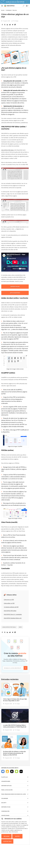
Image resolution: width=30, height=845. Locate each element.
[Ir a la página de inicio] (9, 6)
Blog (2, 10)
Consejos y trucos (11, 10)
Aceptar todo (7, 841)
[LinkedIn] (7, 25)
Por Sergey (15, 21)
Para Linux (7, 771)
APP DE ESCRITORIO (15, 293)
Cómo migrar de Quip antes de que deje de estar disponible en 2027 (15, 700)
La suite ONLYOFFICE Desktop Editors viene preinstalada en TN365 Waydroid (14, 726)
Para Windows (2, 771)
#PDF (20, 627)
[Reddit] (10, 25)
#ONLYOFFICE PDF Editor (9, 627)
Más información (13, 832)
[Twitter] (5, 25)
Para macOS (12, 771)
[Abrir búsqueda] (23, 6)
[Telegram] (12, 25)
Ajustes (17, 836)
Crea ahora (25, 668)
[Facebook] (2, 25)
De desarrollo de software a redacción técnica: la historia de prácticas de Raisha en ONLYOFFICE (14, 753)
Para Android (16, 771)
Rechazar (6, 836)
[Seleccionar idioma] (27, 6)
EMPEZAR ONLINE (15, 286)
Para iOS (21, 771)
